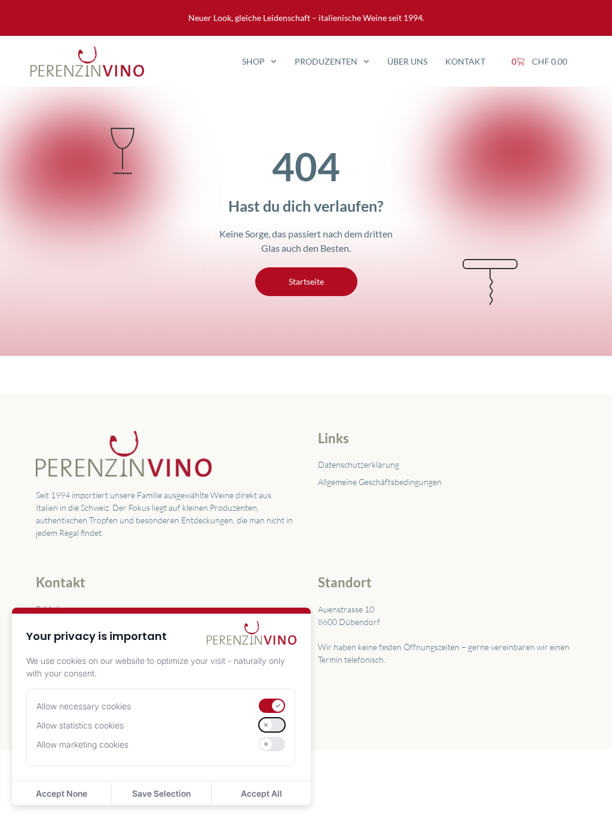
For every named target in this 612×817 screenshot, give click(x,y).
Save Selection (161, 793)
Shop (253, 61)
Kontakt (465, 61)
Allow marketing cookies (82, 744)
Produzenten (326, 61)
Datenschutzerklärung (358, 464)
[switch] (272, 706)
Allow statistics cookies (80, 725)
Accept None (61, 793)
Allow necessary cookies (83, 706)
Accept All (261, 793)
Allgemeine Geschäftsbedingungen (380, 482)
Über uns (407, 61)
